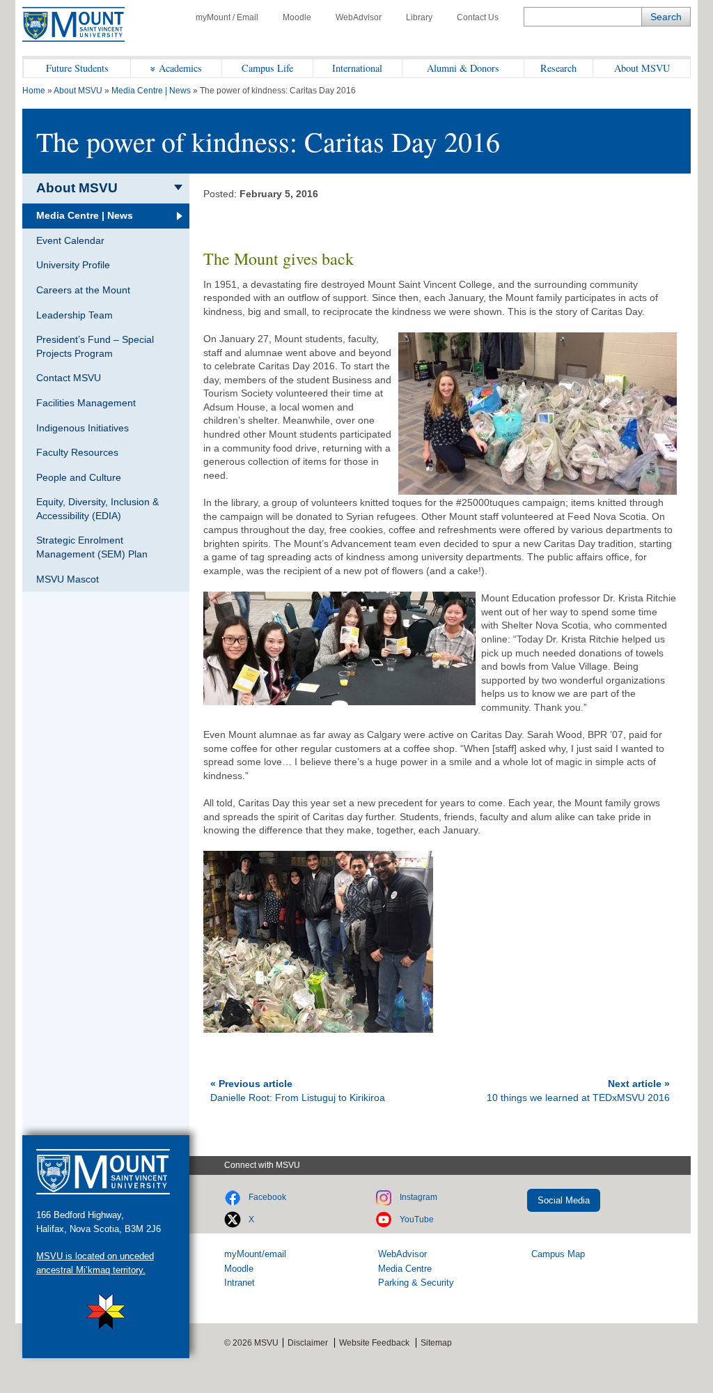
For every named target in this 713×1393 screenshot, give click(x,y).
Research (558, 68)
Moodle (297, 17)
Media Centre (405, 1268)
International (357, 68)
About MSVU (642, 68)
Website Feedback (374, 1343)
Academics (180, 68)
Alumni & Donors (463, 68)
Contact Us (478, 17)
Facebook (267, 1197)
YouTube (417, 1219)
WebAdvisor (359, 17)
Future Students (77, 68)
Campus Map (558, 1254)
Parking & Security (416, 1282)
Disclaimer (308, 1343)
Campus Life (267, 68)
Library (419, 17)
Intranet (239, 1282)
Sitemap (436, 1343)
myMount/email (255, 1254)
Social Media (564, 1200)
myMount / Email (227, 17)
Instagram (418, 1197)
